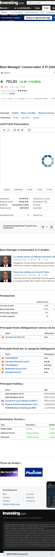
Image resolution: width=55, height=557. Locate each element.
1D (14, 130)
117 (46, 259)
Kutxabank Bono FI (13, 372)
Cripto (37, 8)
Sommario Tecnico (11, 419)
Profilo (15, 118)
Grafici (15, 113)
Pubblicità (30, 498)
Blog (4, 494)
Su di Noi (30, 494)
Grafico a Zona (8, 130)
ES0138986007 (11, 365)
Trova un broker (10, 463)
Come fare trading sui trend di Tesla (31, 272)
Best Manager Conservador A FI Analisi (24, 249)
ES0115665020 (11, 358)
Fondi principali (31, 12)
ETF (42, 12)
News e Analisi (28, 113)
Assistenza (30, 501)
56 (46, 275)
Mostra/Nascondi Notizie (29, 130)
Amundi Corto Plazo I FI (15, 337)
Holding (36, 118)
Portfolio (6, 501)
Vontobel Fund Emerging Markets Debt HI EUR (22, 404)
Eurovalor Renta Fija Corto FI (17, 362)
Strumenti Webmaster (11, 504)
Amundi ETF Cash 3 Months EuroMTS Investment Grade (22, 401)
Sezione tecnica (46, 113)
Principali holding (11, 383)
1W (18, 130)
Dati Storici (25, 118)
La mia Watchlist (23, 8)
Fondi (46, 8)
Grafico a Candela (4, 130)
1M (22, 130)
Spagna (22, 98)
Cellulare (6, 498)
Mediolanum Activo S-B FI (16, 369)
